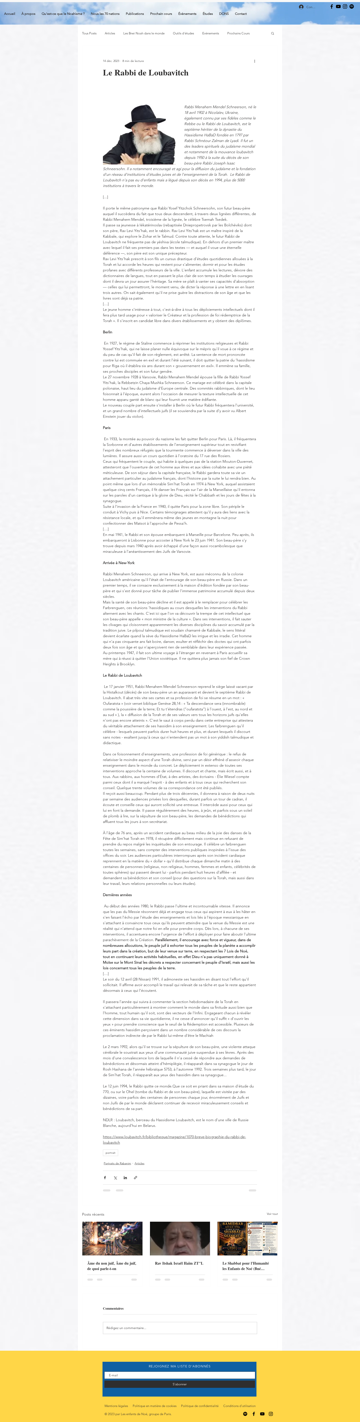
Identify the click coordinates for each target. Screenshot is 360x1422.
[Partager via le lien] (136, 1178)
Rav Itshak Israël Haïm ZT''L (179, 1263)
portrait (110, 1153)
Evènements (210, 33)
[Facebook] (332, 6)
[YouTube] (338, 6)
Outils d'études (183, 33)
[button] (273, 33)
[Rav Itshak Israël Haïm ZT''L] (180, 1238)
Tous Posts (89, 33)
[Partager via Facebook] (105, 1178)
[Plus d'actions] (254, 60)
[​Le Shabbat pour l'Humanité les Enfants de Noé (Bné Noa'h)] (248, 1238)
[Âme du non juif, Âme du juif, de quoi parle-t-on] (112, 1238)
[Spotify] (352, 6)
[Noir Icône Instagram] (345, 6)
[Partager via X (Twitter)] (115, 1178)
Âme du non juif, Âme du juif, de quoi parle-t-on (111, 1265)
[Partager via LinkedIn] (125, 1178)
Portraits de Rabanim (117, 1163)
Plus (230, 33)
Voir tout (272, 1214)
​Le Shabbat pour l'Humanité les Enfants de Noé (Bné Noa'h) (245, 1265)
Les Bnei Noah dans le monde (144, 33)
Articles (110, 33)
